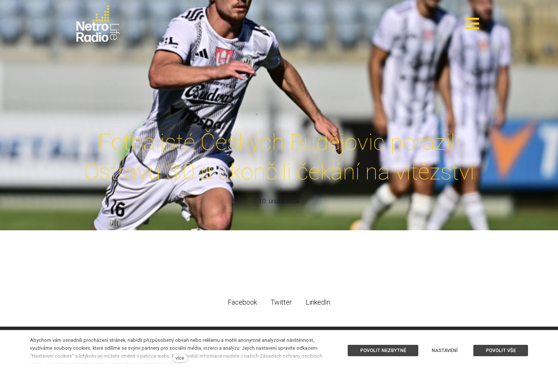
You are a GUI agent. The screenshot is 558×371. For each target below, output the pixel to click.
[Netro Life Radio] (98, 23)
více (179, 358)
